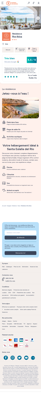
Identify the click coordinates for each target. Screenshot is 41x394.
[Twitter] (19, 358)
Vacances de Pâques (9, 365)
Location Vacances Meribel (17, 373)
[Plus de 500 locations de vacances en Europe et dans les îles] (12, 3)
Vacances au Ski (32, 365)
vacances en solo (8, 381)
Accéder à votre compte (11, 309)
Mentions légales (7, 290)
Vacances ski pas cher (8, 367)
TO (24, 324)
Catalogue (9, 266)
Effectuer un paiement (8, 307)
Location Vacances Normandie (31, 374)
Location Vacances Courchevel (10, 371)
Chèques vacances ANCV (21, 365)
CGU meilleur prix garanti (17, 295)
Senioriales (13, 326)
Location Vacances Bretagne (26, 376)
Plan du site (17, 266)
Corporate (20, 326)
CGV (14, 292)
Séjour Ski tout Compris (9, 368)
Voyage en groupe (28, 381)
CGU (9, 292)
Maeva (9, 321)
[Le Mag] (33, 358)
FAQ (3, 266)
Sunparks (9, 324)
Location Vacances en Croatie (25, 377)
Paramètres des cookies (24, 292)
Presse (27, 326)
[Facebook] (6, 358)
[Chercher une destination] (28, 3)
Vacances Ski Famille (33, 367)
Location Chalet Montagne (21, 368)
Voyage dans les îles (18, 381)
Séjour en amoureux (22, 383)
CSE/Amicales (18, 324)
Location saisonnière (30, 384)
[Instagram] (13, 358)
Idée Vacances (6, 374)
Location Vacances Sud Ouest (10, 376)
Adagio (4, 321)
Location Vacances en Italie (20, 379)
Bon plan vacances (12, 383)
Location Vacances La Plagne (26, 371)
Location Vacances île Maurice (15, 380)
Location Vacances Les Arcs (14, 370)
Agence (29, 324)
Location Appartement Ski (20, 367)
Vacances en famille (7, 384)
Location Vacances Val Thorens (29, 370)
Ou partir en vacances (18, 384)
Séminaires (25, 266)
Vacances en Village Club (17, 374)
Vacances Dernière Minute (31, 373)
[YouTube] (26, 358)
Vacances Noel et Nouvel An (30, 380)
